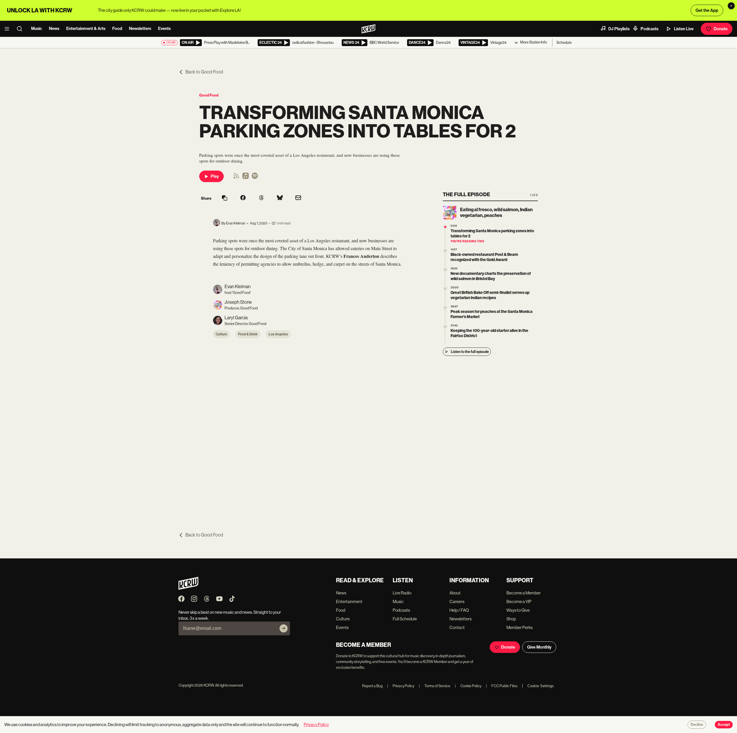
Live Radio (402, 592)
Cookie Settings (540, 686)
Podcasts (649, 28)
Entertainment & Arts (85, 28)
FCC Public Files (501, 686)
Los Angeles (278, 334)
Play (215, 176)
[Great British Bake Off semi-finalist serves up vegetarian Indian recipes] (445, 288)
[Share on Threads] (261, 198)
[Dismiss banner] (731, 5)
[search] (21, 28)
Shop (511, 618)
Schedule (564, 42)
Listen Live (684, 28)
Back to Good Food (204, 72)
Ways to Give (518, 610)
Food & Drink (248, 334)
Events (164, 28)
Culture (221, 334)
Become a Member (523, 592)
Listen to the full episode (470, 352)
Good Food (209, 95)
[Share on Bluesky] (280, 198)
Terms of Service (434, 686)
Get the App (707, 10)
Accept (724, 724)
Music (36, 28)
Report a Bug (372, 686)
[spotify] (254, 177)
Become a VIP (518, 601)
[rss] (236, 177)
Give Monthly (539, 647)
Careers (456, 601)
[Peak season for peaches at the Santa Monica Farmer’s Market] (445, 307)
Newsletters (140, 28)
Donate (720, 28)
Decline (697, 724)
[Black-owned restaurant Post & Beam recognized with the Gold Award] (445, 250)
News (54, 28)
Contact (457, 627)
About (455, 592)
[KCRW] (188, 588)
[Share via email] (298, 198)
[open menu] (8, 28)
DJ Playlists (619, 28)
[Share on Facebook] (243, 198)
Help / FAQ (459, 610)
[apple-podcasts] (245, 177)
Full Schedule (405, 618)
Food (117, 28)
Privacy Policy (400, 686)
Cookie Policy (468, 686)
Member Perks (519, 627)
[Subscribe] (284, 628)
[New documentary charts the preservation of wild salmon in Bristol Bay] (445, 269)
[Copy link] (224, 198)
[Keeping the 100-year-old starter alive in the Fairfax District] (445, 326)
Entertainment (349, 601)
